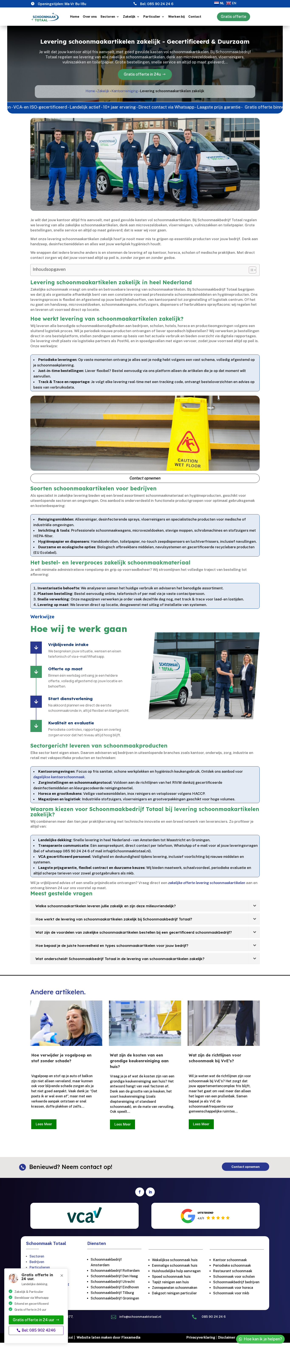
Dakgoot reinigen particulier (174, 1293)
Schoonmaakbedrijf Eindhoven (115, 1287)
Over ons (90, 16)
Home (74, 16)
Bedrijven (37, 1262)
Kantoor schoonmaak (230, 1260)
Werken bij (176, 16)
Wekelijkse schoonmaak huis (175, 1260)
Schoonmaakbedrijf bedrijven (236, 1282)
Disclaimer (226, 1337)
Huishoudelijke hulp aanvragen (176, 1271)
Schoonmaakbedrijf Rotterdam (115, 1271)
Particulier (151, 16)
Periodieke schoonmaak (232, 1265)
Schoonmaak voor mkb (231, 1293)
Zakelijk (129, 16)
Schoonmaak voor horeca (233, 1288)
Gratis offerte (233, 16)
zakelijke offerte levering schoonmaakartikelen (206, 883)
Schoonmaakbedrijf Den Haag (114, 1276)
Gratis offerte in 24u (142, 74)
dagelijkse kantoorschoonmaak (58, 777)
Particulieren (40, 1267)
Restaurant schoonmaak (232, 1271)
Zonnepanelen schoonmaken (174, 1288)
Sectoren (107, 16)
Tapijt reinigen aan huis (170, 1282)
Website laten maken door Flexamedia (108, 1337)
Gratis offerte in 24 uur (33, 1319)
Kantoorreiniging (124, 91)
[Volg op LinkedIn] (150, 1191)
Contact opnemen (145, 478)
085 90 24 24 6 (160, 4)
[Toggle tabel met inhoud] (250, 270)
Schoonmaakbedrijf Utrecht (113, 1282)
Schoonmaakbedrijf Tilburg (112, 1293)
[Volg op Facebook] (139, 1191)
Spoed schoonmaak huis (171, 1277)
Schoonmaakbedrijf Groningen (115, 1298)
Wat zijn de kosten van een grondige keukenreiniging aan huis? (139, 1061)
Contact (194, 16)
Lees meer (44, 1124)
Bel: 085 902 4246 (39, 1330)
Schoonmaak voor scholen (234, 1277)
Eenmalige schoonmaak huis (174, 1265)
